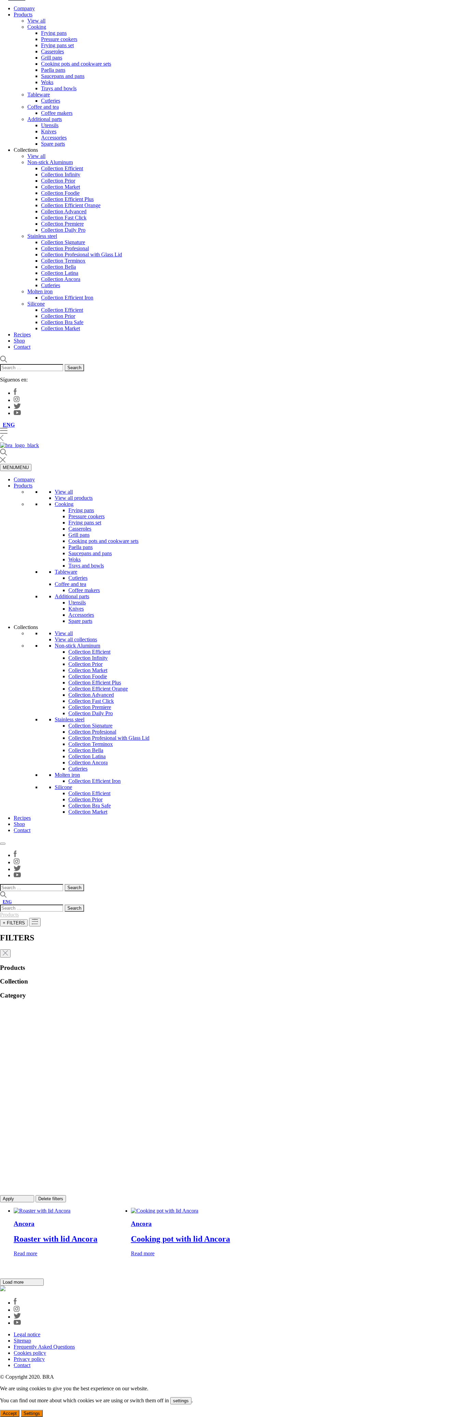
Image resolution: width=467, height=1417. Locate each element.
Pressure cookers (59, 39)
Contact (22, 347)
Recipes (22, 334)
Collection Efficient (62, 168)
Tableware (38, 94)
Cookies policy (30, 1353)
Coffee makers (56, 113)
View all (36, 21)
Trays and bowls (59, 88)
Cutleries (50, 101)
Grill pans (51, 58)
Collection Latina (59, 273)
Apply (9, 1198)
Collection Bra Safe (62, 322)
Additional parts (44, 119)
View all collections (76, 639)
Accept (10, 1413)
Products (23, 14)
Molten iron (40, 291)
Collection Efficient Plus (67, 199)
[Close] (2, 844)
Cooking (36, 27)
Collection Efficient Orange (71, 205)
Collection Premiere (62, 224)
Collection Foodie (60, 193)
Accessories (54, 138)
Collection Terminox (63, 261)
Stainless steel (42, 236)
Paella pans (53, 70)
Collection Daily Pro (63, 230)
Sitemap (22, 1341)
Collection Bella (58, 267)
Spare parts (53, 144)
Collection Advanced (63, 211)
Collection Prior (58, 181)
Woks (47, 82)
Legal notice (27, 1334)
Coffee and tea (43, 107)
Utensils (49, 125)
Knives (48, 131)
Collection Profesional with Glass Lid (81, 254)
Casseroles (52, 51)
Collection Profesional (65, 248)
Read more (25, 1253)
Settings (32, 1413)
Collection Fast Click (63, 217)
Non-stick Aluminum (50, 162)
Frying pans (54, 33)
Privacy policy (29, 1359)
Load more (14, 1282)
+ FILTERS (14, 922)
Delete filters (50, 1198)
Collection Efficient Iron (67, 297)
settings (181, 1400)
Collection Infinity (60, 174)
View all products (74, 498)
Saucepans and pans (62, 76)
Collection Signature (63, 242)
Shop (19, 341)
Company (24, 8)
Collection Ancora (60, 279)
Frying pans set (57, 45)
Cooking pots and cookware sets (76, 64)
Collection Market (60, 187)
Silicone (36, 304)
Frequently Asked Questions (44, 1347)
